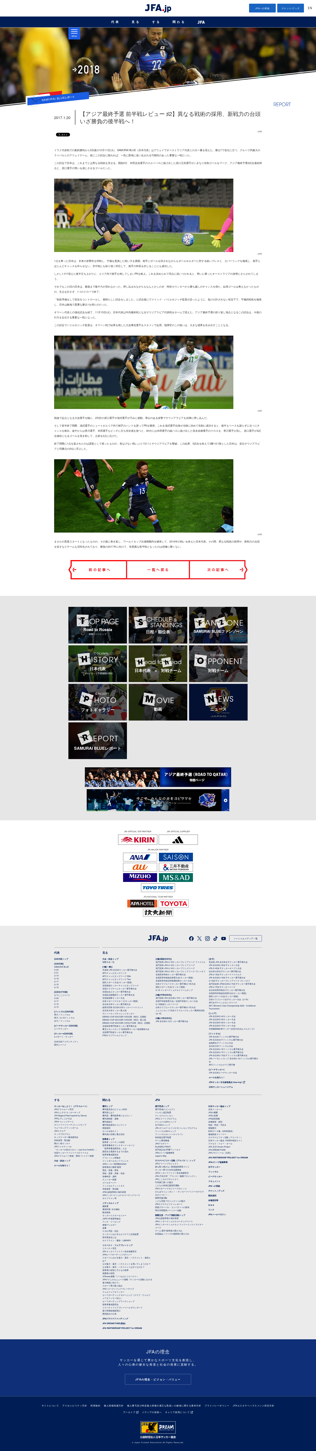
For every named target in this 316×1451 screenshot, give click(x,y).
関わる (179, 21)
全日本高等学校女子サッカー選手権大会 (227, 989)
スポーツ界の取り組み (112, 1285)
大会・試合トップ (110, 958)
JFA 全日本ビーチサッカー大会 (223, 1072)
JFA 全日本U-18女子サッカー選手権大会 (227, 977)
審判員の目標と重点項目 (113, 1134)
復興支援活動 (161, 1197)
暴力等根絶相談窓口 (111, 1310)
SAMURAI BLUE (61, 966)
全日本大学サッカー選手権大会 (116, 1004)
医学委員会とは (109, 1237)
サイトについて (50, 1405)
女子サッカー (214, 1166)
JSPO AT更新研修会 (111, 1218)
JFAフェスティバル (63, 1146)
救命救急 (106, 1212)
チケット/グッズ (291, 8)
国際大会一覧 (108, 961)
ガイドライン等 (109, 1198)
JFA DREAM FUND (217, 1149)
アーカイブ (129, 1412)
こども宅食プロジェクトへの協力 (170, 1200)
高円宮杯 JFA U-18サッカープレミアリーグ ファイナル (180, 961)
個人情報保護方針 (114, 1405)
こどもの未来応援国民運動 (167, 1185)
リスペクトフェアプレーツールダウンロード (122, 1307)
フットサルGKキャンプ (165, 1131)
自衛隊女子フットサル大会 (221, 1042)
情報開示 (212, 1127)
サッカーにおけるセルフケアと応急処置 (120, 1234)
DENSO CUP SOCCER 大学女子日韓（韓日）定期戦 (126, 1022)
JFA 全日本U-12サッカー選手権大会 (172, 1021)
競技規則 (106, 1127)
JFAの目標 (213, 1115)
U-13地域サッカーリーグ (167, 1004)
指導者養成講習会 (110, 1154)
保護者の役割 (108, 1273)
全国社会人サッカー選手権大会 (116, 991)
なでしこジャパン (62, 994)
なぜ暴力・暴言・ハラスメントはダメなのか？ (123, 1266)
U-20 (56, 998)
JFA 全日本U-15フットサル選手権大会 (226, 1052)
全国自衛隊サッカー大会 (113, 997)
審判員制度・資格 (110, 1118)
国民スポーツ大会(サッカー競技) (117, 982)
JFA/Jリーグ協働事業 (164, 1152)
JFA (157, 1100)
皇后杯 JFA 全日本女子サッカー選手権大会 (228, 961)
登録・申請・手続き (217, 1124)
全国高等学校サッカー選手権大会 (171, 974)
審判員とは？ (108, 1112)
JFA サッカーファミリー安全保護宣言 (119, 1251)
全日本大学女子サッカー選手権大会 (225, 971)
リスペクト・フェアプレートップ (117, 1245)
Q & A (211, 1205)
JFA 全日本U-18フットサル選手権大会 (226, 1049)
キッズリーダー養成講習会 (66, 1137)
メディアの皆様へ (152, 1412)
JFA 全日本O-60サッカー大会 (222, 1022)
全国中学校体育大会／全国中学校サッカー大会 (177, 1000)
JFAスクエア (60, 1130)
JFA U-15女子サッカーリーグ (222, 986)
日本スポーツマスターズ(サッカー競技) (120, 1000)
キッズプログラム (62, 1133)
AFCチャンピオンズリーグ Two (116, 979)
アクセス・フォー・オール (220, 1143)
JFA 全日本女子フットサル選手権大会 (226, 1039)
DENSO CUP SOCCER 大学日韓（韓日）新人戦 (124, 1019)
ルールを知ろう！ (217, 1077)
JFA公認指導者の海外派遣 (114, 1191)
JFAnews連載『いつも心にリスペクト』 (120, 1276)
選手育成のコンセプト (165, 1109)
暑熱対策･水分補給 (111, 1209)
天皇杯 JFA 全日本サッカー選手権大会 (119, 969)
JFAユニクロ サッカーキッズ (67, 1112)
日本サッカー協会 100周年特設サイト (225, 1140)
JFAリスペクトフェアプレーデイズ (118, 1288)
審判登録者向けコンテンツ (114, 1124)
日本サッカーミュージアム (221, 1086)
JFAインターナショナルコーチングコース (121, 1195)
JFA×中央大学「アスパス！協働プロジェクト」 (176, 1175)
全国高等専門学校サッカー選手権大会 (119, 1025)
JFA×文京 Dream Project (219, 1146)
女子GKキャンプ (162, 1124)
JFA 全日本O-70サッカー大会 (222, 1025)
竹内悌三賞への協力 (164, 1182)
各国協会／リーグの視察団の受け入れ (172, 1233)
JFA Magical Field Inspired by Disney (70, 1115)
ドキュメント (214, 1181)
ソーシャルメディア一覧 (246, 938)
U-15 (56, 987)
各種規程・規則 (215, 1121)
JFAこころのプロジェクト (167, 1179)
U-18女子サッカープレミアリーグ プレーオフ (229, 980)
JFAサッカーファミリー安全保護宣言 (172, 1172)
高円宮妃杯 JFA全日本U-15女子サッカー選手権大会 (232, 983)
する (156, 21)
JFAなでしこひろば (63, 1118)
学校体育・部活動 (62, 1140)
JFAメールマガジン (217, 1214)
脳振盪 (105, 1206)
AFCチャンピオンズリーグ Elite (116, 976)
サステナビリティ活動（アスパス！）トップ (175, 1160)
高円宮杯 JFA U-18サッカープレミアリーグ (175, 965)
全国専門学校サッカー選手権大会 (117, 1032)
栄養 (104, 1227)
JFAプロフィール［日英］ (220, 1152)
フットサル (213, 1171)
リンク (211, 1209)
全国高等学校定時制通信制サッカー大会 (174, 980)
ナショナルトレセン (164, 1115)
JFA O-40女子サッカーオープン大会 (225, 968)
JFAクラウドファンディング (115, 1318)
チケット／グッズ (216, 1190)
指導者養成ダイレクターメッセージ (118, 1145)
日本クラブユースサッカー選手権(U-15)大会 (176, 1007)
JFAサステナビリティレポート (169, 1204)
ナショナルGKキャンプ (165, 1121)
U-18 (56, 978)
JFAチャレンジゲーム (64, 1121)
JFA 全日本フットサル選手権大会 (224, 1036)
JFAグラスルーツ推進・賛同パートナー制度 (74, 1155)
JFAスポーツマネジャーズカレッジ (171, 1188)
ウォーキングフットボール (66, 1127)
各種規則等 (213, 1200)
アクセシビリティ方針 (74, 1405)
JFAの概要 (213, 1112)
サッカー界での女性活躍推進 (168, 1169)
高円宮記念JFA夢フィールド (168, 1149)
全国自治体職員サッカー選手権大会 (118, 994)
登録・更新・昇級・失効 (113, 1173)
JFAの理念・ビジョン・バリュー (158, 1379)
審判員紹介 (107, 1121)
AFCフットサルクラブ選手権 (222, 1064)
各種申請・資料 (109, 1176)
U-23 (56, 969)
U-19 (56, 975)
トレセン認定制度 (163, 1112)
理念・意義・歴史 (110, 1170)
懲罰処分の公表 (109, 1313)
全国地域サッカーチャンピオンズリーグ (120, 985)
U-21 (56, 972)
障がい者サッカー (62, 1143)
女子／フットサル (62, 1020)
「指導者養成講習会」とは (114, 1148)
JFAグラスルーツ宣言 (64, 1109)
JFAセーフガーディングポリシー (117, 1254)
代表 (115, 21)
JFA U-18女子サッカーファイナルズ (225, 974)
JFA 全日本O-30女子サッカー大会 (224, 965)
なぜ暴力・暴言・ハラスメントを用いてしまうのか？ (126, 1263)
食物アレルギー (109, 1224)
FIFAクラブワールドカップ (114, 1035)
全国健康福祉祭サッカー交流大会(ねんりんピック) (232, 1028)
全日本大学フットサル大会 (221, 1045)
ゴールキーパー (109, 1182)
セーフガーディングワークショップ (118, 1301)
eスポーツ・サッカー (63, 1036)
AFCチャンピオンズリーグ (114, 972)
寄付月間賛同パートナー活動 (168, 1210)
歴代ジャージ (60, 1044)
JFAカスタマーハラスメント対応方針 (253, 1405)
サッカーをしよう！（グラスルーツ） (71, 1106)
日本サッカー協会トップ (219, 1106)
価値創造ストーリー (217, 1134)
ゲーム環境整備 (162, 1140)
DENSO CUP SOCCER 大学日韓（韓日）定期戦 (124, 1016)
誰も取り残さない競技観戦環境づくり (172, 1166)
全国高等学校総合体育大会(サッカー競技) (174, 977)
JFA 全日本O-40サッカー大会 (222, 1016)
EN (310, 8)
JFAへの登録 (262, 8)
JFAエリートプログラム (166, 1118)
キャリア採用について (177, 1412)
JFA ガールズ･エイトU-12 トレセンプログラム (176, 1127)
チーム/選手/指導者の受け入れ (168, 1230)
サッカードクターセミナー (114, 1215)
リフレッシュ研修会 (111, 1157)
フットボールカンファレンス (115, 1160)
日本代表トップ (61, 958)
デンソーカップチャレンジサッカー (118, 1013)
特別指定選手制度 (163, 1137)
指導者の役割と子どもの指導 (115, 1270)
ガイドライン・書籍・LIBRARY (116, 1240)
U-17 (56, 981)
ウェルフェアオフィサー (113, 1291)
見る (136, 21)
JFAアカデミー (162, 1143)
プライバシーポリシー (217, 1405)
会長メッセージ (215, 1109)
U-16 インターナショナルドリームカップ (174, 989)
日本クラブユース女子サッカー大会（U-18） (229, 999)
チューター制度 (109, 1179)
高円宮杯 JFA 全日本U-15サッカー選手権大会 (176, 997)
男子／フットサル (62, 1014)
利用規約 (95, 1405)
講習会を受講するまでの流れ (115, 1151)
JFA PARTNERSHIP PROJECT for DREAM (122, 1328)
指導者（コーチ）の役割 (113, 1142)
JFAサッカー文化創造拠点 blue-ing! (225, 1082)
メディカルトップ (110, 1203)
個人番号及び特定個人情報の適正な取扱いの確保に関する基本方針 (164, 1405)
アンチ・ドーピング (111, 1221)
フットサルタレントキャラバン (169, 1134)
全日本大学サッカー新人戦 (114, 1010)
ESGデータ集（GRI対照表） (221, 1131)
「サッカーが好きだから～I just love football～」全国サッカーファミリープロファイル (75, 1151)
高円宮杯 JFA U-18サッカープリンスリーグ (175, 968)
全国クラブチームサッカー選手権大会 (119, 988)
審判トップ (107, 1106)
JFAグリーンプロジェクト (167, 1163)
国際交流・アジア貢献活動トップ (170, 1215)
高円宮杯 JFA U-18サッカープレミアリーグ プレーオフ (180, 971)
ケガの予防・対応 (110, 1230)
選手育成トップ (162, 1106)
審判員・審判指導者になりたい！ (117, 1115)
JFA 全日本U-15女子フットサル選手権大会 (228, 1055)
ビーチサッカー (61, 1028)
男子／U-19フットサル (64, 1017)
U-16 (56, 984)
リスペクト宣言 (109, 1248)
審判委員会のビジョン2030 (114, 1109)
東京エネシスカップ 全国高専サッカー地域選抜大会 (125, 1029)
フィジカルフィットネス (113, 1185)
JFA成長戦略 (214, 1118)
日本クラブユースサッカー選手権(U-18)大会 (176, 983)
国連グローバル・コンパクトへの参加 (172, 1207)
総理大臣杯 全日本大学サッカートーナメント (122, 1007)
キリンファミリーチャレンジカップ (70, 1124)
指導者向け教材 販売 (111, 1166)
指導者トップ (108, 1139)
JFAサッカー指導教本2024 (114, 1163)
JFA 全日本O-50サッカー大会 (222, 1019)
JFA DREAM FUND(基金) (114, 1323)
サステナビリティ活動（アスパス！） (225, 1137)
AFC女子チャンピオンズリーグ (223, 1002)
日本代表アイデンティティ (66, 1041)
